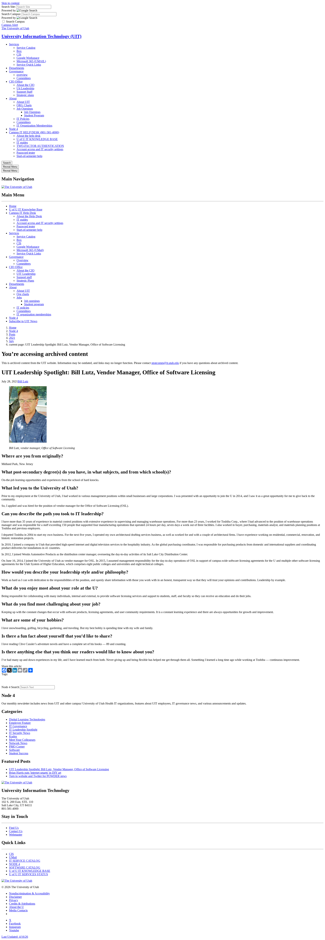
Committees (24, 78)
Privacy (13, 900)
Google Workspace (28, 57)
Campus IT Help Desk (22, 212)
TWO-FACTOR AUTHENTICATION (40, 145)
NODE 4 (14, 864)
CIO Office (16, 81)
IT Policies (23, 118)
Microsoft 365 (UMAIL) (31, 61)
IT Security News (19, 733)
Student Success (18, 753)
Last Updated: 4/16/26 (15, 936)
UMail (13, 857)
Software (14, 750)
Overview (22, 260)
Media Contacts (18, 910)
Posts (12, 334)
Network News (18, 743)
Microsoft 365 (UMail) (30, 250)
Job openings (32, 300)
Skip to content (10, 3)
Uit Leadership (25, 88)
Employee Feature (20, 722)
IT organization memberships (34, 314)
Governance (16, 71)
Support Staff (24, 91)
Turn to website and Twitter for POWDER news (38, 776)
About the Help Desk (29, 216)
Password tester (26, 152)
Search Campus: (11, 14)
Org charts (23, 294)
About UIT (23, 101)
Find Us (14, 827)
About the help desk (28, 135)
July (11, 341)
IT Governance (18, 726)
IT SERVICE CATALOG (24, 860)
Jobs (19, 297)
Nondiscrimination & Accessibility (29, 893)
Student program (34, 304)
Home (12, 206)
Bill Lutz (23, 381)
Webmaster (15, 834)
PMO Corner (17, 746)
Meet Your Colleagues (22, 739)
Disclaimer (15, 896)
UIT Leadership (26, 273)
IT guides (22, 142)
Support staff (24, 277)
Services (14, 44)
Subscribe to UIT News (23, 321)
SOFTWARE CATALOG (24, 867)
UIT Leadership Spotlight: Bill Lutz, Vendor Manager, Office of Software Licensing (59, 769)
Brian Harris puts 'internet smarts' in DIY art (35, 772)
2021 (12, 337)
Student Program (34, 115)
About (13, 98)
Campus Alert (10, 25)
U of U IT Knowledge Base (25, 209)
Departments (16, 68)
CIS (19, 54)
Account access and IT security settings (40, 149)
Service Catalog (26, 47)
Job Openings (25, 108)
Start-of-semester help (29, 156)
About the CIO (25, 85)
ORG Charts (24, 105)
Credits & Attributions (22, 903)
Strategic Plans (25, 280)
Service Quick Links (29, 64)
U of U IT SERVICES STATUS (28, 874)
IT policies (23, 307)
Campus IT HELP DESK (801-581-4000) (34, 132)
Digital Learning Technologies (27, 719)
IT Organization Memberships (34, 125)
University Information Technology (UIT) (41, 36)
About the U (16, 907)
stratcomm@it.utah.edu (165, 363)
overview (22, 74)
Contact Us (15, 831)
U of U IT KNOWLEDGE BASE (37, 139)
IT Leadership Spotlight (23, 729)
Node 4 (13, 129)
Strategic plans (25, 95)
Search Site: (9, 6)
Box (19, 51)
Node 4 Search (10, 687)
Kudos (13, 736)
